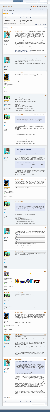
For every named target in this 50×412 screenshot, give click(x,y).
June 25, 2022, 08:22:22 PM (19, 251)
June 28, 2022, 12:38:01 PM (19, 292)
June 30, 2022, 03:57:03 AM (19, 312)
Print (45, 27)
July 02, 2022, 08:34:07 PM (19, 334)
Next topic (44, 24)
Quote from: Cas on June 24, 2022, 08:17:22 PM (24, 203)
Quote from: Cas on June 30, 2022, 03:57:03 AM (24, 361)
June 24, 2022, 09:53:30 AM (19, 114)
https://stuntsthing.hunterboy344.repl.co (23, 50)
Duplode (31, 16)
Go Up (5, 397)
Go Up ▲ (46, 410)
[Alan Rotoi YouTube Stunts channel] (4, 285)
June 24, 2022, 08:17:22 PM (19, 179)
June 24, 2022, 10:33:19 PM (19, 201)
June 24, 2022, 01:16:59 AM (19, 31)
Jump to (30, 403)
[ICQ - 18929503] (4, 283)
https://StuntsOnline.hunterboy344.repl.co (23, 51)
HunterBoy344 (7, 31)
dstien (35, 16)
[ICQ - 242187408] (4, 87)
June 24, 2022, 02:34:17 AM (19, 55)
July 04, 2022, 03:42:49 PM (19, 359)
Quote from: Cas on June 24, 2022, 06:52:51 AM (24, 117)
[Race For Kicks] (4, 88)
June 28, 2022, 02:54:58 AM (19, 271)
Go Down (5, 27)
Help (37, 410)
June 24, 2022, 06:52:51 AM (19, 72)
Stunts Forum (7, 6)
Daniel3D (6, 95)
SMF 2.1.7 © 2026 (5, 410)
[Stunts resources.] (4, 107)
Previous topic (38, 24)
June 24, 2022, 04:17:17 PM (19, 146)
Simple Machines (10, 410)
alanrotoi (6, 271)
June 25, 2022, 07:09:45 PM (19, 226)
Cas (5, 72)
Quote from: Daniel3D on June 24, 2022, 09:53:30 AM (25, 162)
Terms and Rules (41, 410)
